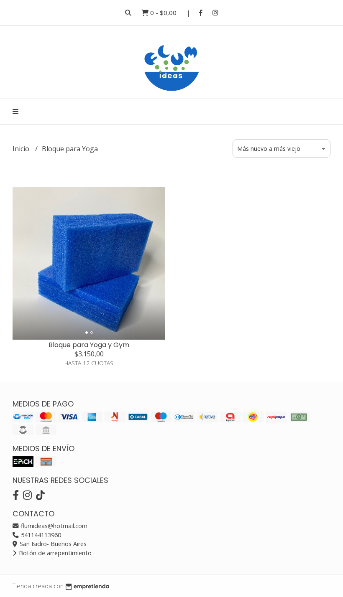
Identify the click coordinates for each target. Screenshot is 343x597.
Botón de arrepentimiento (54, 553)
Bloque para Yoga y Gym (89, 345)
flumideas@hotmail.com (53, 526)
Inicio (22, 148)
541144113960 (40, 535)
